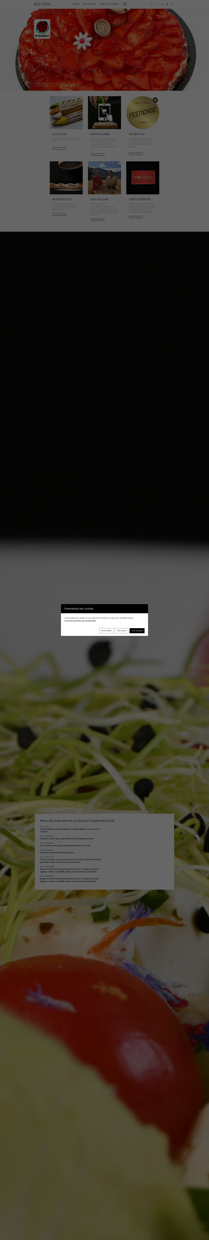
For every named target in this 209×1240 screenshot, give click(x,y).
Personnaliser (106, 631)
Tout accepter (137, 631)
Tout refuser (121, 631)
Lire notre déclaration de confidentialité (80, 621)
